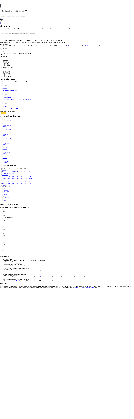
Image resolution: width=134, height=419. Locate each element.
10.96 (30, 181)
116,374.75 (30, 171)
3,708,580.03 (31, 169)
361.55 (30, 183)
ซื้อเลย (69, 45)
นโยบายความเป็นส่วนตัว (89, 287)
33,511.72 (30, 174)
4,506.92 (30, 178)
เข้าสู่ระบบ (2, 316)
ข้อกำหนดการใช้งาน (79, 287)
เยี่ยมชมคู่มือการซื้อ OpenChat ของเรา (43, 276)
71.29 (30, 176)
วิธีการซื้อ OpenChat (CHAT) (90, 45)
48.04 (30, 173)
